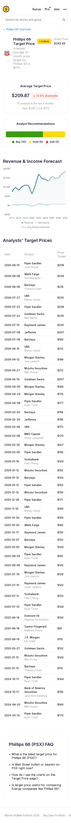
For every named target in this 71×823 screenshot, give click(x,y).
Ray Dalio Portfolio (54, 815)
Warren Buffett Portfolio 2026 (22, 815)
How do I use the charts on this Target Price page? (33, 776)
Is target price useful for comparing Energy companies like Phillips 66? (36, 787)
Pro (47, 9)
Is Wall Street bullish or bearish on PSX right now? (36, 766)
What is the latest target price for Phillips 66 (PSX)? (34, 756)
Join (57, 9)
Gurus (36, 9)
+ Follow (44, 41)
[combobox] (35, 20)
